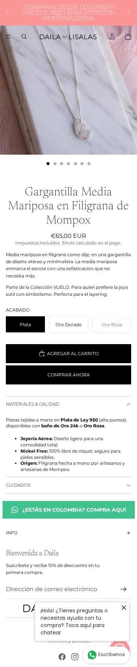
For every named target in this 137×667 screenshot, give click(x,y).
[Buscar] (24, 37)
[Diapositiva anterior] (8, 13)
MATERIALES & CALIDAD (32, 404)
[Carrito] (128, 37)
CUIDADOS (18, 485)
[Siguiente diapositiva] (129, 13)
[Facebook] (62, 656)
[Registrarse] (123, 589)
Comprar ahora (68, 374)
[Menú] (8, 36)
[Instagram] (75, 656)
